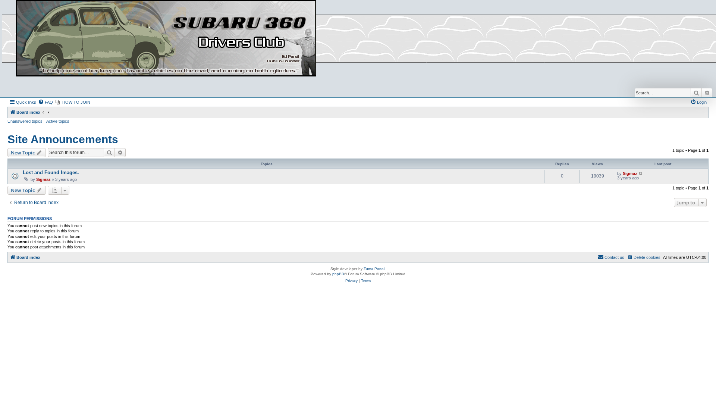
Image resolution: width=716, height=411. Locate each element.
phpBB (338, 274)
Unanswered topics (25, 121)
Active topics (57, 121)
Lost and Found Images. (51, 172)
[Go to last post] (640, 173)
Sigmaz (43, 179)
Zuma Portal (374, 269)
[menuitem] (45, 102)
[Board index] (166, 38)
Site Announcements (62, 139)
